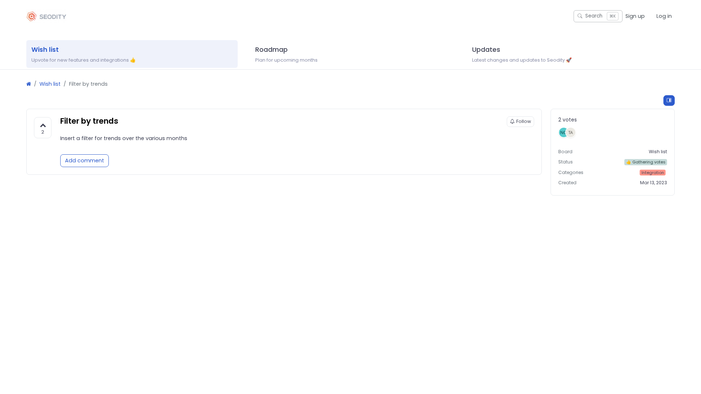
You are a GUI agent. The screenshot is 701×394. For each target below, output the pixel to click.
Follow (523, 121)
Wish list (50, 84)
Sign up (635, 16)
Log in (664, 16)
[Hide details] (669, 100)
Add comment (84, 160)
